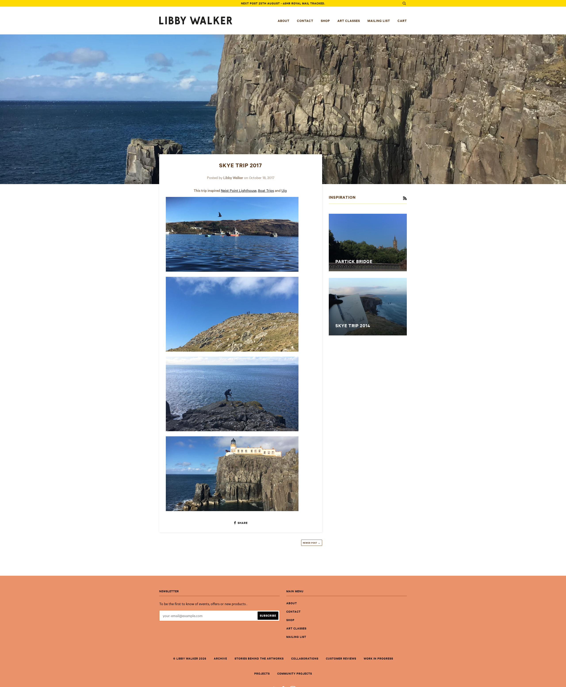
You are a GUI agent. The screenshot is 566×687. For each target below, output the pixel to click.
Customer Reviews (341, 658)
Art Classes (348, 20)
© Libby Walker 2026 (189, 658)
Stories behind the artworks (259, 658)
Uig (284, 190)
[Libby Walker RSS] (405, 198)
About (283, 20)
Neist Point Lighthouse (238, 190)
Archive (220, 658)
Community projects (294, 673)
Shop (325, 20)
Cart (402, 20)
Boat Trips (266, 190)
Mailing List (378, 20)
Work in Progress (378, 658)
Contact (305, 20)
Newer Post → (311, 542)
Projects (262, 673)
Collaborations (304, 658)
